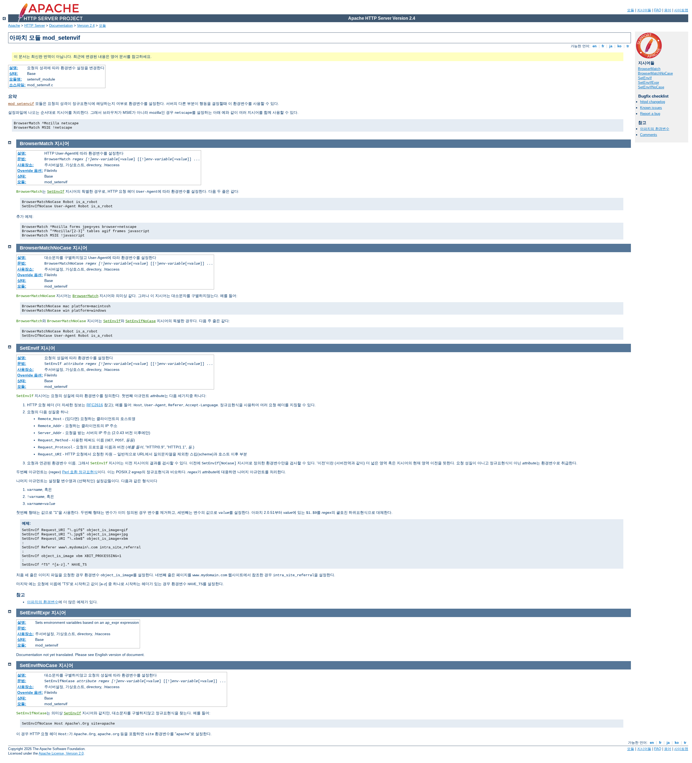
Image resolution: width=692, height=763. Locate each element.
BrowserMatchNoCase (655, 73)
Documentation (61, 26)
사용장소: (25, 165)
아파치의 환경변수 (654, 129)
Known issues (651, 108)
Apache (14, 26)
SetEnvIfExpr (648, 83)
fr (603, 46)
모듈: (21, 182)
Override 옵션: (30, 170)
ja (610, 46)
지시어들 (644, 10)
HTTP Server (34, 26)
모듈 (630, 10)
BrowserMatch (649, 69)
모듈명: (15, 79)
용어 (667, 10)
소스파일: (17, 85)
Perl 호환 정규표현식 (80, 472)
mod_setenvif (21, 104)
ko (619, 46)
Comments (648, 135)
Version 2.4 (86, 26)
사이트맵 (681, 10)
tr (628, 46)
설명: (13, 68)
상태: (13, 73)
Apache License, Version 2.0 (61, 753)
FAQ (657, 10)
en (594, 46)
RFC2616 (94, 405)
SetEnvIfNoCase (651, 87)
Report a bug (650, 114)
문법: (21, 159)
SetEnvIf (645, 78)
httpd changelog (652, 102)
